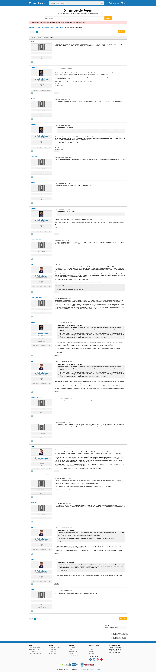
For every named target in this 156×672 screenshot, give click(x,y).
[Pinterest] (101, 659)
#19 (56, 559)
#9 (55, 264)
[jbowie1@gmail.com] (41, 245)
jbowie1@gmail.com (36, 239)
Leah (32, 589)
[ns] (41, 427)
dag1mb (33, 98)
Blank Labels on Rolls (34, 649)
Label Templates (52, 649)
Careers (91, 649)
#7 (55, 209)
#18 (56, 527)
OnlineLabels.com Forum (34, 27)
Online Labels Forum (78, 10)
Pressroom (91, 651)
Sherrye (32, 41)
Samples (71, 653)
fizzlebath (33, 182)
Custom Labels (32, 651)
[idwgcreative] (41, 162)
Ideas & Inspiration (53, 653)
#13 (56, 397)
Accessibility (97, 669)
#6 (55, 183)
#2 (55, 68)
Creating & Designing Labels (57, 27)
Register (83, 22)
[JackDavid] (41, 508)
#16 (56, 478)
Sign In (66, 22)
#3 (55, 99)
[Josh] (41, 269)
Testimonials (92, 653)
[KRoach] (41, 483)
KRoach (32, 478)
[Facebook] (90, 659)
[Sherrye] (41, 46)
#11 (56, 322)
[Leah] (41, 594)
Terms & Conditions (90, 669)
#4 (55, 125)
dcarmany (33, 67)
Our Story (91, 647)
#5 (55, 157)
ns (31, 422)
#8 (55, 240)
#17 (56, 503)
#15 (56, 447)
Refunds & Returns (73, 655)
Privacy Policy (82, 669)
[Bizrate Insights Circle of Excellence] (83, 662)
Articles (70, 649)
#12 (56, 361)
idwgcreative (34, 156)
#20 (56, 590)
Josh (32, 264)
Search (108, 18)
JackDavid (33, 502)
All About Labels (45, 27)
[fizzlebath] (41, 188)
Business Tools (52, 651)
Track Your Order (73, 651)
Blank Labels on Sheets (34, 647)
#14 (56, 422)
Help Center (72, 647)
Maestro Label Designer (54, 647)
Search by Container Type (35, 653)
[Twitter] (94, 659)
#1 (55, 42)
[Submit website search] (102, 3)
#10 (56, 298)
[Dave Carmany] (41, 72)
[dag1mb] (41, 104)
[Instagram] (98, 659)
